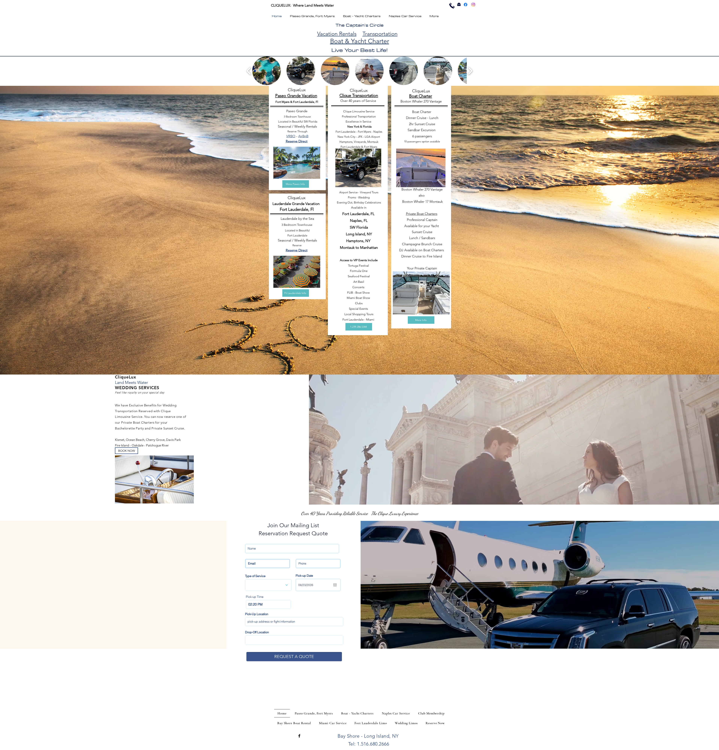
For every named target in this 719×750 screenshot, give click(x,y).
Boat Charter (420, 96)
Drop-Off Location (257, 632)
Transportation (380, 33)
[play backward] (249, 70)
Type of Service (255, 575)
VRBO (290, 136)
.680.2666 (379, 744)
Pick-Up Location (256, 613)
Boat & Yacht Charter (359, 41)
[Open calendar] (334, 584)
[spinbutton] (268, 604)
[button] (266, 70)
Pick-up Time (254, 596)
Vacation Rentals (337, 33)
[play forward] (470, 70)
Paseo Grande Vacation (296, 95)
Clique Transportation (358, 95)
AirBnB (303, 136)
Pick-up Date (304, 575)
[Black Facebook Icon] (299, 736)
